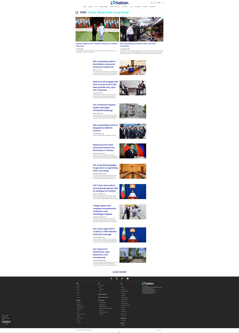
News (84, 6)
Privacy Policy (158, 330)
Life (96, 6)
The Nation (89, 330)
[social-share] (152, 3)
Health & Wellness (104, 6)
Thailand (145, 6)
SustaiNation (153, 6)
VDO (131, 6)
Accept (6, 321)
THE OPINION (137, 6)
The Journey (124, 6)
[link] (97, 36)
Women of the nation (115, 6)
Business (91, 6)
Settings (6, 324)
